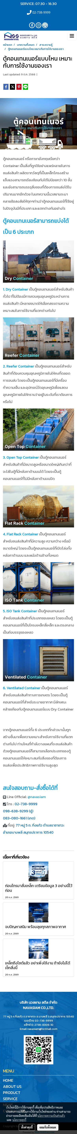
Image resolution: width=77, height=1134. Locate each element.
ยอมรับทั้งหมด (47, 1127)
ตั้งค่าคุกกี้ (27, 1127)
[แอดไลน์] (38, 1049)
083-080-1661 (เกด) (19, 818)
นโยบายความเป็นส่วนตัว (51, 1115)
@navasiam (37, 796)
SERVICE (10, 1099)
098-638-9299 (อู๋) (18, 811)
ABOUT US (12, 1086)
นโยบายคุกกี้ (19, 1120)
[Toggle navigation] (72, 36)
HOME (8, 1080)
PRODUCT (11, 1093)
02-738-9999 (26, 804)
